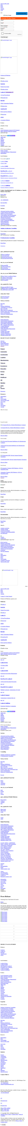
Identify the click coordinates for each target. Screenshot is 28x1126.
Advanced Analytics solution (7, 736)
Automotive (8, 844)
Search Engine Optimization (7, 826)
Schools (2, 997)
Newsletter (3, 405)
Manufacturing (6, 848)
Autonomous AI (9, 92)
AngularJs (3, 783)
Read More (3, 233)
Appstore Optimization (6, 839)
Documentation (4, 866)
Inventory (3, 142)
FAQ (2, 865)
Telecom (5, 849)
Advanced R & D (5, 746)
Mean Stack (3, 809)
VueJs (2, 782)
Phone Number (4, 25)
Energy (5, 853)
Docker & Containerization (7, 772)
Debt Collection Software (8, 131)
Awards (2, 406)
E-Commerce (7, 850)
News (2, 404)
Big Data (3, 761)
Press (2, 403)
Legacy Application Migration (7, 745)
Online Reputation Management (8, 833)
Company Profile (4, 874)
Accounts (3, 992)
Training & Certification (6, 996)
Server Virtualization (5, 770)
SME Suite (3, 137)
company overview (5, 528)
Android (2, 802)
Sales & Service (4, 995)
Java (2, 792)
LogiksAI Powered (11, 135)
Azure (2, 817)
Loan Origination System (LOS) (10, 130)
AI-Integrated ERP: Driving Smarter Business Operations (14, 459)
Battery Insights (4, 150)
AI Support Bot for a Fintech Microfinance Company (13, 427)
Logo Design (4, 835)
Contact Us (3, 596)
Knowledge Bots (4, 983)
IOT (2, 763)
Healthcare (6, 855)
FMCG (6, 854)
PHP (2, 790)
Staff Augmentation (5, 747)
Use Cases (3, 401)
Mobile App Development (6, 738)
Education (4, 852)
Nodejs (2, 794)
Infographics (3, 396)
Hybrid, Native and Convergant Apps (9, 769)
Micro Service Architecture (7, 768)
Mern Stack (3, 810)
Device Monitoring (5, 980)
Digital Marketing (5, 343)
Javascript (3, 784)
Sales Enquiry (9, 596)
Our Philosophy (4, 872)
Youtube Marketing (5, 837)
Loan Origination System (6, 975)
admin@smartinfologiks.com (7, 1084)
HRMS (2, 141)
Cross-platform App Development (8, 740)
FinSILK (3, 950)
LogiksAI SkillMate (5, 969)
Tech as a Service (4, 344)
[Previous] (14, 923)
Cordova (3, 801)
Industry (2, 346)
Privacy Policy (8, 1114)
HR (6, 857)
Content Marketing (5, 831)
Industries (6, 840)
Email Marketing (4, 832)
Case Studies (3, 399)
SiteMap (2, 1114)
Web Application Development (8, 741)
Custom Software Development (8, 737)
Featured (17, 130)
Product (3, 28)
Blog (2, 397)
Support (2, 139)
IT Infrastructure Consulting (7, 756)
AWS (2, 819)
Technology (3, 245)
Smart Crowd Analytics (6, 982)
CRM (2, 138)
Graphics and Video (5, 836)
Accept (3, 1124)
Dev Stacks (3, 342)
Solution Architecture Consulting (8, 754)
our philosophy (4, 533)
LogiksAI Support (5, 968)
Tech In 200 (3, 883)
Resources (3, 391)
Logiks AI (3, 951)
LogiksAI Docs (4, 963)
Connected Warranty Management (8, 152)
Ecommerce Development (6, 743)
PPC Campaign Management (7, 829)
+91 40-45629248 (5, 1092)
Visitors (2, 145)
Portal (2, 867)
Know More (3, 194)
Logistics (6, 846)
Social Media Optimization (7, 828)
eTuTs (2, 955)
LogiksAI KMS (4, 964)
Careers (2, 889)
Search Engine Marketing (6, 827)
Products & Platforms (5, 75)
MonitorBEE (3, 153)
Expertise (3, 205)
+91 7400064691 (4, 200)
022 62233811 (4, 202)
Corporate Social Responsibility (8, 532)
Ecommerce (3, 1062)
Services (2, 341)
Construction (6, 845)
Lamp (2, 812)
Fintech (8, 842)
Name (2, 20)
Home (2, 902)
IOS (1, 803)
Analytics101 (4, 954)
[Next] (14, 941)
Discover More (4, 435)
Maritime (6, 858)
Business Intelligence (5, 764)
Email (2, 23)
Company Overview (5, 560)
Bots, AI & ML (4, 766)
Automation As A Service (6, 765)
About (2, 522)
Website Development (6, 742)
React (2, 780)
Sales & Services (7, 859)
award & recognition (5, 530)
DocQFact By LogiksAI (6, 966)
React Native (3, 799)
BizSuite (2, 952)
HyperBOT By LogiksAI (6, 967)
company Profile (4, 529)
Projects (2, 143)
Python (2, 791)
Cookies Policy (15, 1114)
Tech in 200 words (5, 400)
